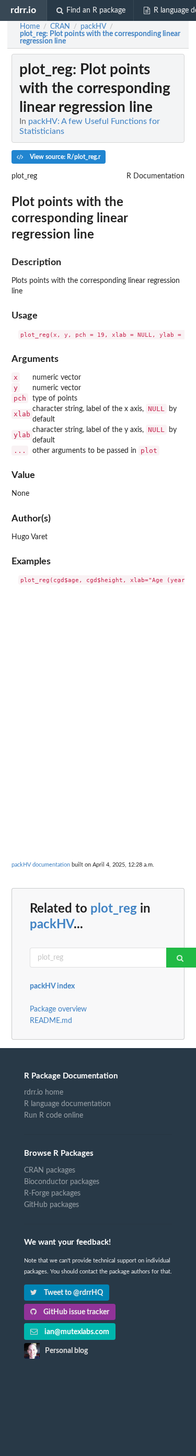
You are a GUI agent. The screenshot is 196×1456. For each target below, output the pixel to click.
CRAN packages (49, 1170)
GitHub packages (51, 1205)
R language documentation (67, 1104)
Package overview (58, 1009)
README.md (51, 1021)
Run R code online (53, 1115)
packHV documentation (40, 865)
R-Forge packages (52, 1193)
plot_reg (113, 909)
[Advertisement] (98, 694)
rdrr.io (23, 10)
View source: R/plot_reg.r (64, 157)
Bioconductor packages (61, 1182)
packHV (52, 924)
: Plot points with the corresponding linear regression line (100, 37)
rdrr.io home (43, 1092)
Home (30, 26)
